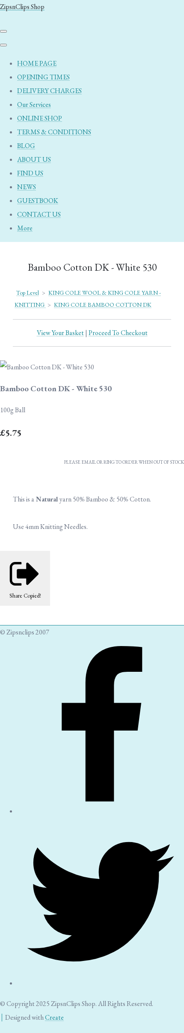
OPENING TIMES (43, 77)
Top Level (27, 292)
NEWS (26, 186)
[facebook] (100, 811)
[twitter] (100, 983)
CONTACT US (39, 214)
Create (54, 1017)
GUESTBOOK (37, 200)
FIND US (30, 173)
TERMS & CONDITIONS (54, 131)
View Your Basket (60, 332)
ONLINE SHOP (39, 118)
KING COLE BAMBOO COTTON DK (102, 304)
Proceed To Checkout (118, 332)
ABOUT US (34, 159)
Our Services (34, 104)
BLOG (26, 145)
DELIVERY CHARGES (49, 90)
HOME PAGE (36, 63)
